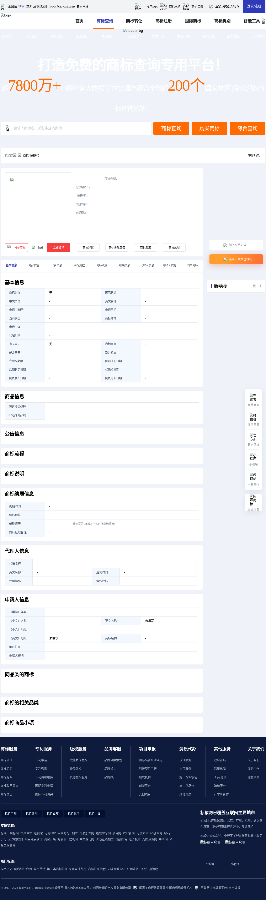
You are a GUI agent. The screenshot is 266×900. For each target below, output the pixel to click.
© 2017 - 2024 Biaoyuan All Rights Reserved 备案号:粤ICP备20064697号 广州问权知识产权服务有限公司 (66, 887)
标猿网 (9, 155)
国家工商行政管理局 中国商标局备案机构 (165, 887)
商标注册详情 (31, 155)
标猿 (3, 833)
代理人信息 (147, 265)
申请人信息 (170, 265)
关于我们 (254, 760)
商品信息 (33, 265)
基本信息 (11, 265)
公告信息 (56, 265)
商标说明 (101, 265)
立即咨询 (58, 247)
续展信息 (124, 265)
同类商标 (192, 265)
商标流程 (79, 265)
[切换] (21, 6)
